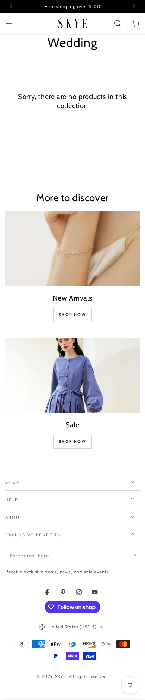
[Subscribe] (136, 556)
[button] (117, 23)
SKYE (60, 676)
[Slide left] (11, 6)
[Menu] (9, 23)
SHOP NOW (72, 441)
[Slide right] (134, 6)
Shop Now (72, 314)
